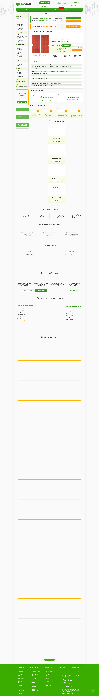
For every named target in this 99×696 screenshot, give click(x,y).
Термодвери (35, 674)
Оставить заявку (66, 45)
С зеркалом (20, 27)
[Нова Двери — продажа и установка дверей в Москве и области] (23, 4)
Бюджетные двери (36, 13)
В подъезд (20, 51)
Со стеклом (20, 28)
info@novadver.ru (59, 6)
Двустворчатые (21, 37)
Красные (20, 73)
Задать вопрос (77, 49)
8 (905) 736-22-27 (61, 3)
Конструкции (45, 60)
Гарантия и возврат (30, 9)
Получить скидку (73, 26)
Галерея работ (62, 667)
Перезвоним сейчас (44, 2)
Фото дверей (53, 9)
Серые (19, 75)
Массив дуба (20, 24)
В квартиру (20, 46)
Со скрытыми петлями (23, 36)
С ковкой (20, 29)
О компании (21, 9)
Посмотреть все (49, 660)
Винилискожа (21, 22)
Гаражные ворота (22, 79)
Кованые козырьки (22, 86)
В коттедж (20, 52)
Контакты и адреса (76, 9)
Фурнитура (34, 61)
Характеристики (35, 60)
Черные (19, 72)
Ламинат (20, 21)
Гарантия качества (33, 667)
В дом (19, 48)
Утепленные (20, 41)
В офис (19, 53)
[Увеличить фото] (38, 111)
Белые (19, 70)
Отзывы (67, 9)
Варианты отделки (73, 18)
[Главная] (30, 13)
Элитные (20, 65)
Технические (21, 57)
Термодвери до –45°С (23, 13)
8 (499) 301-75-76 (61, 2)
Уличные (20, 55)
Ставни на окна (21, 81)
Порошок (20, 18)
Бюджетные (20, 63)
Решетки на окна (22, 83)
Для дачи (20, 49)
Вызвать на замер (22, 102)
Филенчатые (20, 25)
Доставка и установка (42, 9)
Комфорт (20, 64)
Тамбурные (20, 56)
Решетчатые (20, 40)
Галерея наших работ (73, 20)
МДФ (19, 20)
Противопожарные (22, 39)
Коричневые (20, 76)
